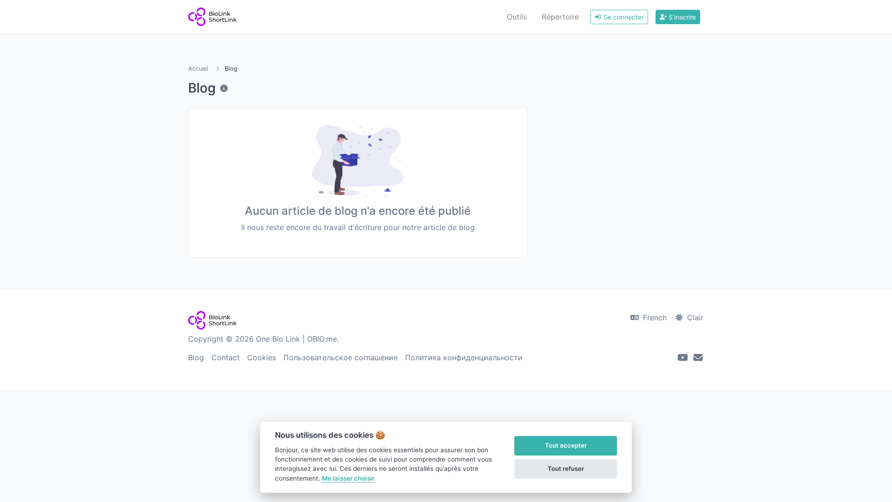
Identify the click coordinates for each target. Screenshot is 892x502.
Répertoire (560, 16)
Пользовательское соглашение (340, 357)
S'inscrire (681, 17)
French (654, 317)
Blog (196, 357)
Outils (517, 16)
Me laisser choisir (348, 478)
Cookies (261, 357)
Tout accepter (566, 445)
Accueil (198, 68)
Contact (225, 357)
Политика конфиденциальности (464, 357)
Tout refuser (566, 468)
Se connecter (623, 17)
